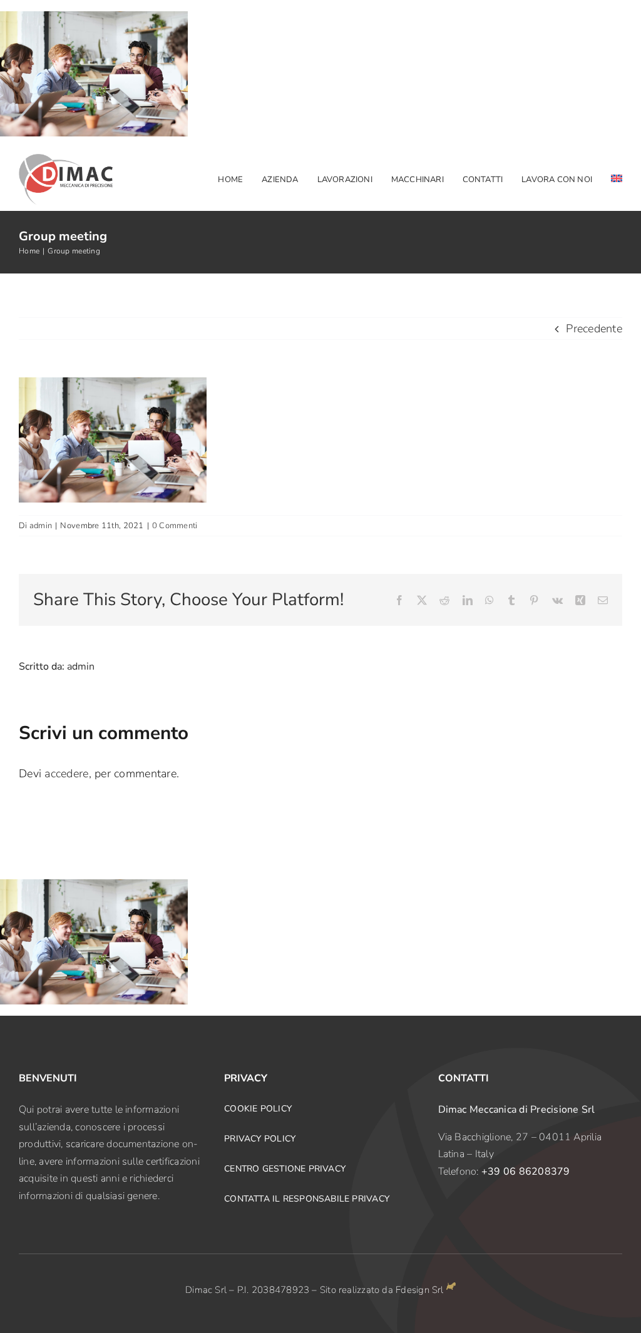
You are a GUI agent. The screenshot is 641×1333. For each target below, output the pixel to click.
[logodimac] (66, 159)
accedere (66, 773)
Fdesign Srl (419, 1290)
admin (40, 525)
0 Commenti (175, 525)
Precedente (594, 328)
